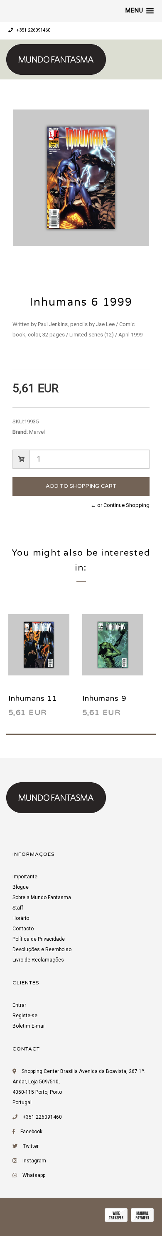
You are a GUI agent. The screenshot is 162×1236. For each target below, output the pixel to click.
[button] (139, 10)
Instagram (34, 1161)
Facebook (31, 1132)
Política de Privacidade (38, 939)
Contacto (23, 929)
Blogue (20, 887)
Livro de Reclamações (38, 960)
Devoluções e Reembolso (41, 949)
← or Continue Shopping (120, 505)
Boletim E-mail (29, 1026)
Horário (20, 918)
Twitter (31, 1146)
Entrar (19, 1005)
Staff (17, 908)
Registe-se (24, 1015)
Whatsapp (33, 1175)
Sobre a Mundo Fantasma (41, 897)
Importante (24, 877)
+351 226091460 (32, 30)
